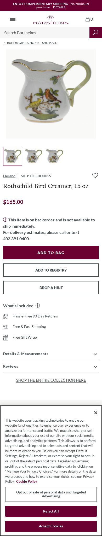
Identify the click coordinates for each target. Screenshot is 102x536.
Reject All (51, 511)
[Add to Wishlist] (95, 175)
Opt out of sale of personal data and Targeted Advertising (51, 494)
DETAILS (59, 7)
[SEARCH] (95, 32)
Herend (9, 176)
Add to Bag (51, 252)
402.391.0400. (16, 238)
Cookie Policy (26, 481)
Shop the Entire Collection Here (51, 380)
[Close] (95, 413)
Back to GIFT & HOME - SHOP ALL (31, 43)
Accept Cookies (51, 526)
